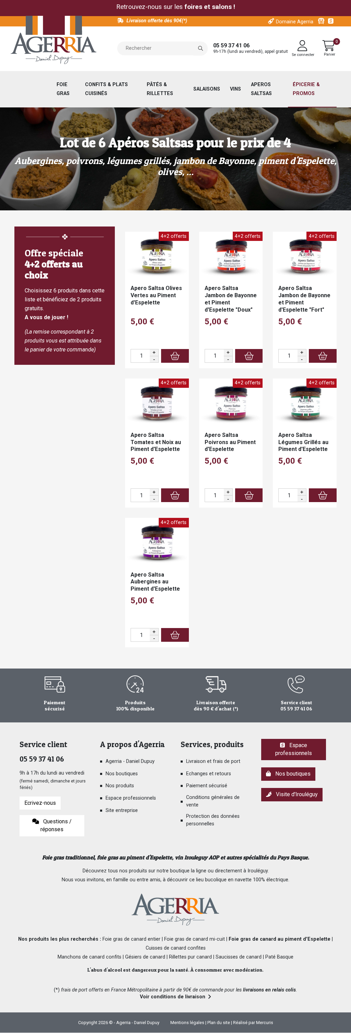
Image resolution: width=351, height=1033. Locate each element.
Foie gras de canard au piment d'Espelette (279, 939)
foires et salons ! (209, 7)
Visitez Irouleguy (321, 21)
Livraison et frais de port (213, 761)
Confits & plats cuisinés (106, 89)
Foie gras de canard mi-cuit (194, 939)
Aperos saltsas (261, 89)
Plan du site (218, 1022)
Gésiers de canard (145, 957)
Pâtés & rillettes (160, 89)
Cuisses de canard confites (176, 948)
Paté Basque (279, 957)
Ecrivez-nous (40, 803)
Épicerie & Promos (306, 89)
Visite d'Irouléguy (295, 794)
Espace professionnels (131, 798)
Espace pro (331, 21)
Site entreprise (122, 810)
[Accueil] (53, 40)
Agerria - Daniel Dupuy (130, 761)
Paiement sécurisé (206, 786)
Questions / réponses (56, 825)
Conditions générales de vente (213, 801)
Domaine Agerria (294, 22)
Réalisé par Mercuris (253, 1022)
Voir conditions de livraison (172, 997)
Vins (235, 89)
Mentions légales (187, 1022)
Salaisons (206, 89)
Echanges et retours (208, 774)
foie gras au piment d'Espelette (134, 857)
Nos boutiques (122, 774)
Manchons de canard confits (89, 957)
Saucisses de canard (239, 957)
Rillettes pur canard (190, 957)
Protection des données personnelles (213, 820)
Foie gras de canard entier (131, 939)
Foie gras (63, 89)
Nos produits (120, 786)
